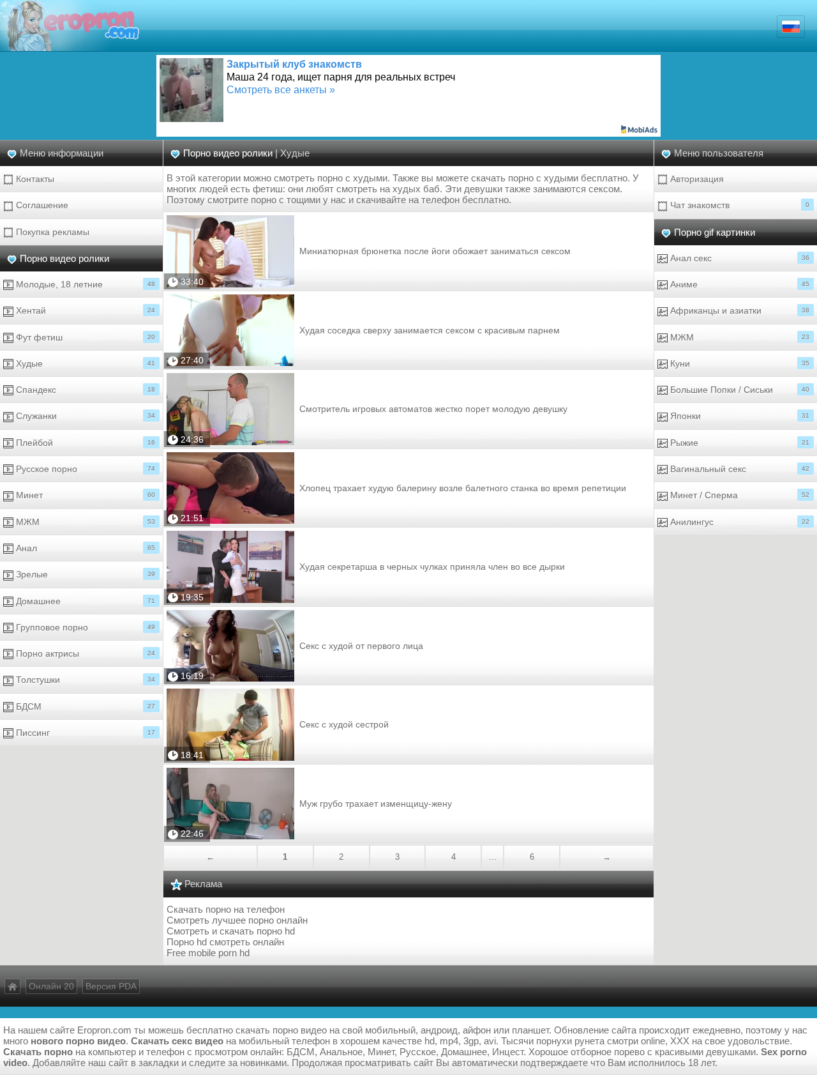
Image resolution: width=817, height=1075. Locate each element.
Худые (84, 363)
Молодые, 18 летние (84, 284)
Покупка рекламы (51, 232)
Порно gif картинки (714, 232)
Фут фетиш (84, 337)
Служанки (84, 416)
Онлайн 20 (51, 986)
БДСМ (84, 706)
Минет (84, 495)
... (493, 857)
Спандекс (84, 390)
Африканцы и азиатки (738, 310)
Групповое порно (84, 627)
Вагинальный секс (738, 469)
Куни (738, 363)
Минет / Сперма (738, 495)
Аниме (738, 284)
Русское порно (84, 469)
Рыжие (738, 443)
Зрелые (84, 574)
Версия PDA (111, 986)
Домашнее (84, 601)
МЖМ (84, 522)
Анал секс (738, 258)
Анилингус (738, 522)
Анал (84, 548)
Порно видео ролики (64, 258)
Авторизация (696, 179)
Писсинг (84, 733)
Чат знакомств (738, 205)
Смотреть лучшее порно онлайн (237, 920)
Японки (738, 416)
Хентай (84, 310)
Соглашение (40, 205)
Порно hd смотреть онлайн (225, 941)
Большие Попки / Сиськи (738, 390)
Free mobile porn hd (208, 952)
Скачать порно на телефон (226, 909)
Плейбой (84, 443)
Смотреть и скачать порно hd (231, 931)
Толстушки (84, 680)
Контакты (33, 179)
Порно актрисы (84, 653)
